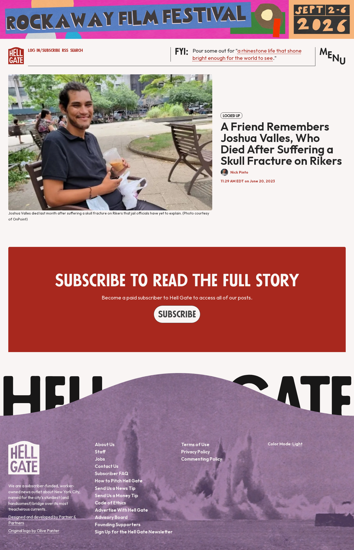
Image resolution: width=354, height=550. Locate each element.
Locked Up (231, 116)
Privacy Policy (195, 452)
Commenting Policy (201, 459)
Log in (34, 50)
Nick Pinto (239, 172)
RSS (65, 50)
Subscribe (51, 50)
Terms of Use (195, 444)
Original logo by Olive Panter (33, 530)
